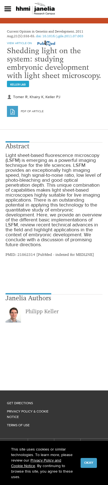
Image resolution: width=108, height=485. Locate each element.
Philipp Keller (42, 311)
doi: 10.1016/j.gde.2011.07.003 (59, 36)
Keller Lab (18, 84)
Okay (88, 463)
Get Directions (20, 403)
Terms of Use (18, 425)
